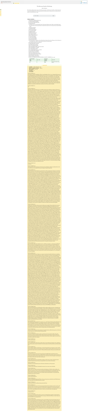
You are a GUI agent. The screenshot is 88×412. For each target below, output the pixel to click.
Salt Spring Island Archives (6, 2)
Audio (1, 2)
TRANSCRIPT (44, 65)
